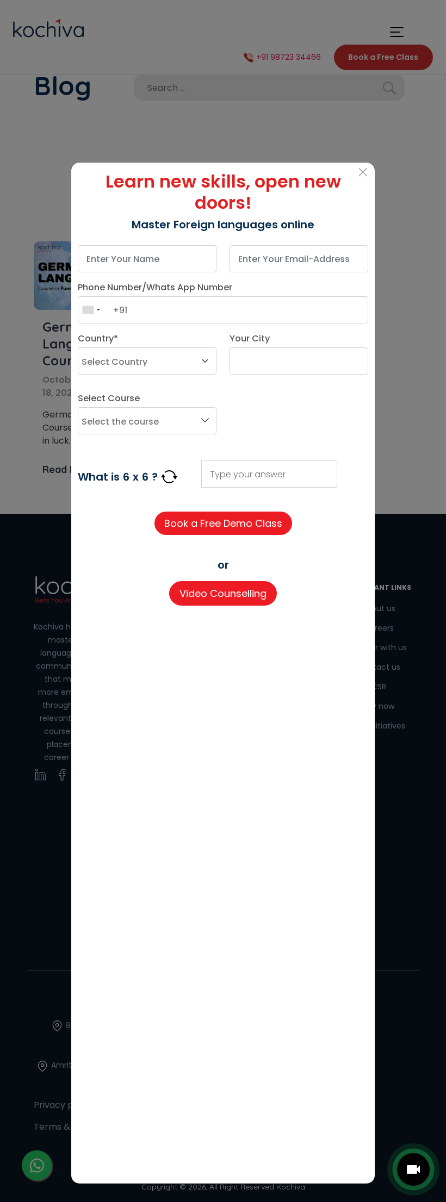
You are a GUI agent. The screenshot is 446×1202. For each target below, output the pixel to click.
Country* (98, 338)
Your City (250, 338)
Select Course (109, 398)
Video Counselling (223, 593)
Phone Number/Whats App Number (155, 287)
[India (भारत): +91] (90, 310)
